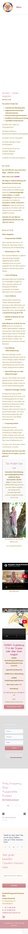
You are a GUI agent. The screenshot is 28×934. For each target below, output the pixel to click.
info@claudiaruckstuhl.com (11, 913)
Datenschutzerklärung (16, 757)
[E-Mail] (21, 847)
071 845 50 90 (8, 693)
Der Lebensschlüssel (9, 817)
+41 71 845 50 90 (9, 908)
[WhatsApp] (17, 847)
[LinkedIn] (13, 847)
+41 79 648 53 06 (9, 910)
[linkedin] (3, 916)
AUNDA (17, 177)
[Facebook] (5, 847)
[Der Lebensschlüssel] (14, 806)
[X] (9, 847)
